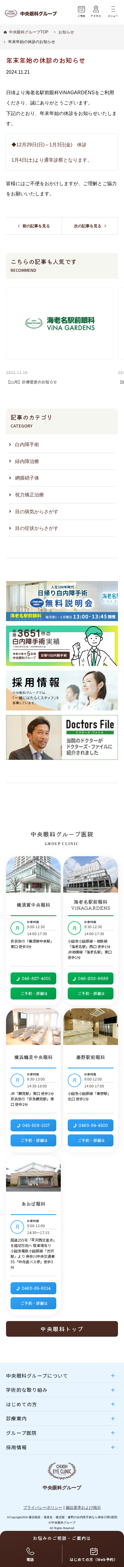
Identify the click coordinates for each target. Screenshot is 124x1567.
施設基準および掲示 (83, 1507)
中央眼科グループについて (37, 1375)
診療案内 (16, 1418)
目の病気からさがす (36, 511)
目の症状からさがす (36, 528)
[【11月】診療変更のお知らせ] (59, 323)
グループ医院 (21, 1432)
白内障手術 (27, 444)
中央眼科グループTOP (28, 32)
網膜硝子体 (27, 477)
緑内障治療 (27, 461)
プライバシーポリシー (42, 1507)
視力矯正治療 (29, 494)
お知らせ (66, 32)
